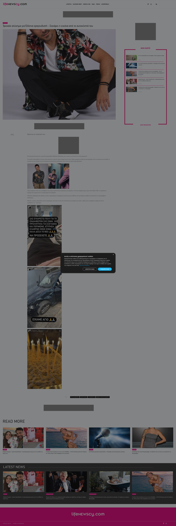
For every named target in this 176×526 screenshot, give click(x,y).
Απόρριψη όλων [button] (89, 269)
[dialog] (88, 263)
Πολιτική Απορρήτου (84, 265)
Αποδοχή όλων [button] (105, 269)
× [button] (113, 254)
